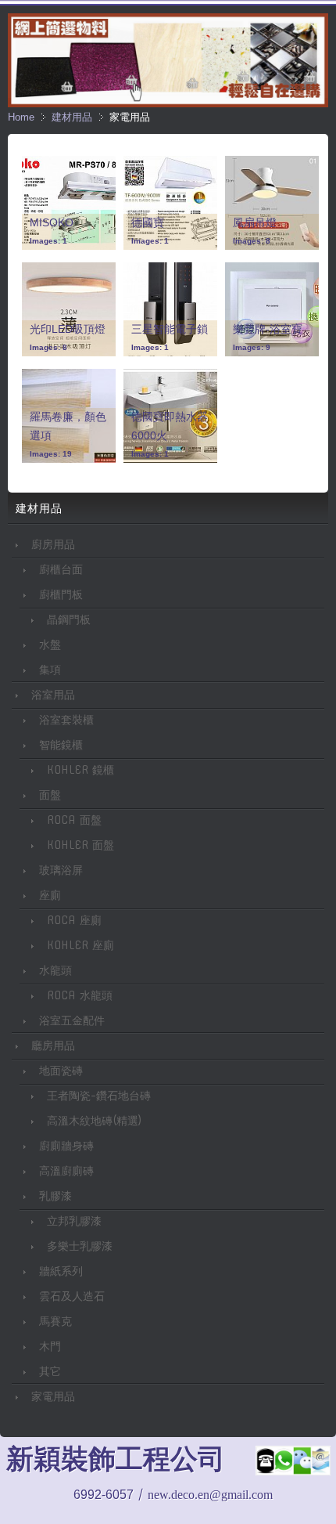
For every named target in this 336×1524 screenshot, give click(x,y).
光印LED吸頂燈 (67, 329)
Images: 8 (251, 241)
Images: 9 (251, 347)
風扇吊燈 (255, 222)
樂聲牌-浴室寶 (267, 329)
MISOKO (51, 222)
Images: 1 (48, 241)
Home (21, 117)
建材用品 (72, 117)
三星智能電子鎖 (169, 329)
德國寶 (147, 222)
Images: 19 (51, 454)
